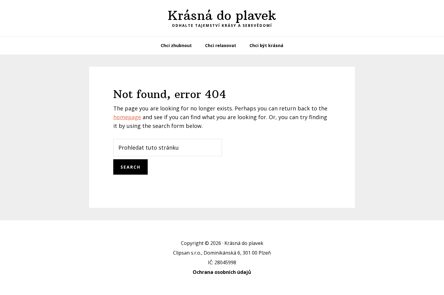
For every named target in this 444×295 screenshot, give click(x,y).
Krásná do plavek (222, 15)
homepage (127, 117)
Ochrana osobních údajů (222, 272)
